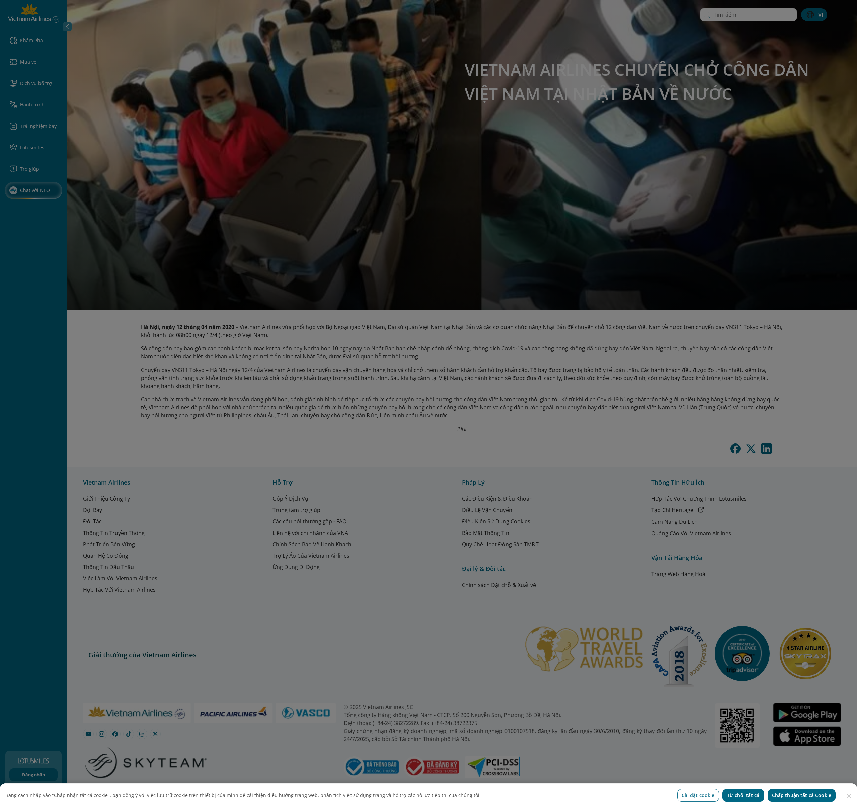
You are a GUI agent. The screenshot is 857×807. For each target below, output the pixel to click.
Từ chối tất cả (743, 795)
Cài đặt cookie (698, 795)
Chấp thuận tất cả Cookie (801, 795)
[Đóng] (849, 795)
